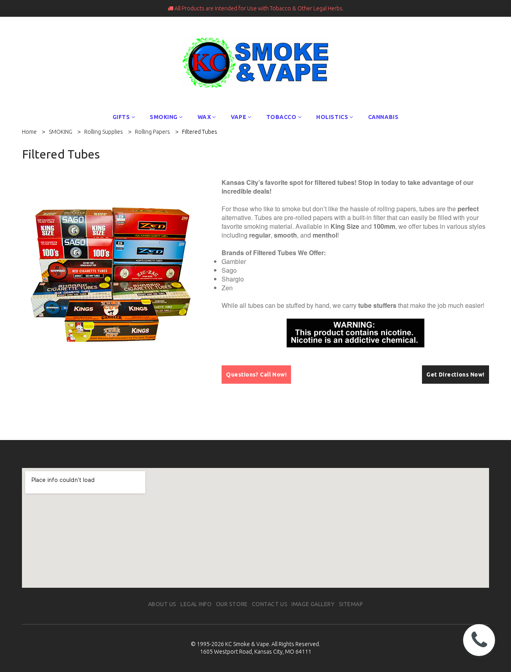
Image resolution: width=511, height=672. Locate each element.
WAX (204, 117)
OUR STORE (232, 604)
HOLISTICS (332, 117)
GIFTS (121, 117)
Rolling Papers (152, 132)
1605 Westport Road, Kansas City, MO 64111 (255, 651)
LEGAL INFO (196, 604)
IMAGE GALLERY (313, 604)
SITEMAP (351, 604)
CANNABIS (383, 117)
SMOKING (164, 117)
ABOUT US (162, 604)
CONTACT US (270, 604)
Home (29, 132)
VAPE (238, 117)
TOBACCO (281, 117)
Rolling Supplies (103, 132)
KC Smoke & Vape (247, 644)
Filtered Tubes (199, 132)
